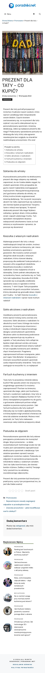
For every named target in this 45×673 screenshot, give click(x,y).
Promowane (18, 21)
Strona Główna (7, 21)
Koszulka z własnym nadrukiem (19, 153)
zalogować (20, 526)
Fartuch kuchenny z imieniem (19, 159)
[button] (40, 14)
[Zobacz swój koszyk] (34, 14)
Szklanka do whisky (14, 150)
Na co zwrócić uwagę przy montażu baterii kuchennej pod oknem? (23, 598)
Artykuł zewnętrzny (9, 96)
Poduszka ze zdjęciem (16, 162)
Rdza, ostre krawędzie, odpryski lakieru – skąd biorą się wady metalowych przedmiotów (22, 583)
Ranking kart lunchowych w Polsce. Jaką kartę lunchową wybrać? (23, 552)
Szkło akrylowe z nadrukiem (18, 156)
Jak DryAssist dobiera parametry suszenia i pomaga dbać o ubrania (23, 611)
